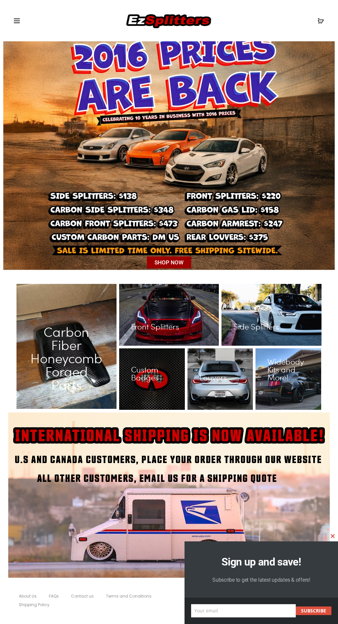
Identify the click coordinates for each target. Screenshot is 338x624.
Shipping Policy (34, 604)
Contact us (82, 596)
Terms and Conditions (129, 596)
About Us (28, 596)
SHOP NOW (169, 262)
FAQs (54, 596)
